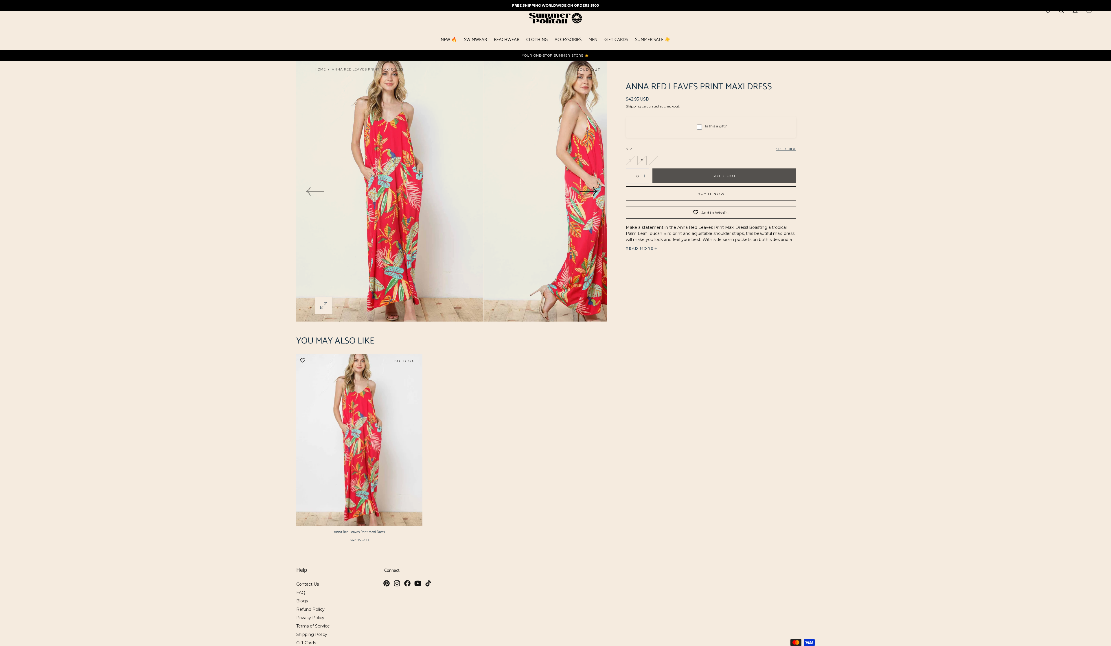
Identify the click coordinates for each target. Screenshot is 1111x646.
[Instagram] (397, 583)
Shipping (633, 106)
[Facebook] (407, 583)
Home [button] (320, 69)
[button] (323, 305)
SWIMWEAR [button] (475, 40)
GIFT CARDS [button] (616, 40)
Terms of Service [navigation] (313, 626)
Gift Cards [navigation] (306, 642)
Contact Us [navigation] (307, 584)
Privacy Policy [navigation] (310, 617)
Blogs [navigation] (302, 601)
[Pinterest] (386, 583)
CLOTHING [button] (537, 40)
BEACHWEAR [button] (506, 40)
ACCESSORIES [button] (568, 40)
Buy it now (711, 194)
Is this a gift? (716, 126)
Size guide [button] (786, 149)
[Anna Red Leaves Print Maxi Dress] (359, 440)
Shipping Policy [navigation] (311, 634)
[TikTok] (428, 583)
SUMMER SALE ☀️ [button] (652, 40)
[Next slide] (589, 191)
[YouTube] (418, 583)
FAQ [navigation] (300, 592)
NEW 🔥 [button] (449, 40)
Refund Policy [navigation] (310, 609)
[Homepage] (555, 19)
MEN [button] (592, 40)
